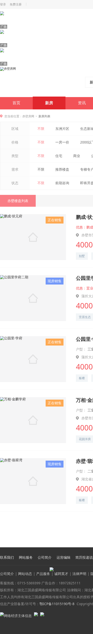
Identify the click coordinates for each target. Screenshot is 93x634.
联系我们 (7, 557)
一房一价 (62, 142)
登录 (3, 4)
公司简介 (45, 557)
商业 (76, 155)
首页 (16, 103)
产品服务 (43, 573)
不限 (40, 128)
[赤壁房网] (32, 82)
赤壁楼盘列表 (17, 200)
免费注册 (16, 4)
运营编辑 (63, 557)
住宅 (58, 155)
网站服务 (26, 557)
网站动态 (25, 573)
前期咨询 (62, 183)
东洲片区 (62, 128)
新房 (49, 103)
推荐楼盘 (62, 169)
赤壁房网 (28, 116)
